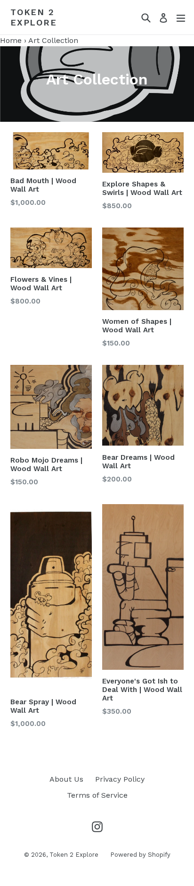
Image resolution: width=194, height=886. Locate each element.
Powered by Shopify (140, 854)
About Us (66, 779)
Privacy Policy (120, 779)
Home (11, 40)
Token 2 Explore (33, 17)
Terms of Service (97, 795)
